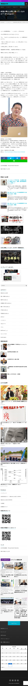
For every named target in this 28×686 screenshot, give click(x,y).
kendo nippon (3, 337)
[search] (26, 286)
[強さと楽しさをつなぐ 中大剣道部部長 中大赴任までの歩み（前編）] (4, 195)
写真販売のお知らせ (5, 313)
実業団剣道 (4, 608)
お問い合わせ (3, 635)
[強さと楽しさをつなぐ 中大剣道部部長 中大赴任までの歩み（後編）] (4, 206)
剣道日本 (17, 683)
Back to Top (14, 623)
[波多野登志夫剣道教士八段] (4, 354)
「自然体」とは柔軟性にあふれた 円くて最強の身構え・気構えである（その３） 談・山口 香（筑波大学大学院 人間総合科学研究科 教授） (20, 613)
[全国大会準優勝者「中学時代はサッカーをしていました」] (4, 347)
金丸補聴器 (19, 573)
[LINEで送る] (14, 161)
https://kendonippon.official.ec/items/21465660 (14, 151)
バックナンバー (4, 493)
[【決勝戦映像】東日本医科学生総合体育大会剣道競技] (4, 369)
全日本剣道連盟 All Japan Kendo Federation (10, 165)
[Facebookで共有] (4, 158)
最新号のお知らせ (4, 299)
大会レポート (15, 7)
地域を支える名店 (4, 293)
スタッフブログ (4, 333)
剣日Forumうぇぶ (23, 7)
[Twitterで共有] (10, 158)
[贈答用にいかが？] (11, 244)
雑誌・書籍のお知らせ (5, 296)
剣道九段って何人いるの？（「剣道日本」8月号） (11, 443)
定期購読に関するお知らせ (6, 303)
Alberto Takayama (5, 591)
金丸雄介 (21, 608)
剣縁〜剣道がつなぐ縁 (5, 168)
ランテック (4, 607)
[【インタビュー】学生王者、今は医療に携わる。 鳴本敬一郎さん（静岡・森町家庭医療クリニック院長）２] (4, 182)
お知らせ (2, 7)
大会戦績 (2, 503)
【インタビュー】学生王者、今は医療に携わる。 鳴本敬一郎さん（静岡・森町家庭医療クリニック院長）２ (17, 181)
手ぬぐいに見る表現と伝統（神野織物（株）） (7, 575)
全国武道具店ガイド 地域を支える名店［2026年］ (11, 496)
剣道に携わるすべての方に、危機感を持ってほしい (11, 484)
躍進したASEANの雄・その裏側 (13, 374)
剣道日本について (4, 628)
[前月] (2, 646)
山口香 (16, 607)
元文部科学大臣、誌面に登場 (13, 359)
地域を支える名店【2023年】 (7, 499)
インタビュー (8, 7)
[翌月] (25, 646)
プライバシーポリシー (5, 638)
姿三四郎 (23, 607)
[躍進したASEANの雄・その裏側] (4, 376)
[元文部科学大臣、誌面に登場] (4, 362)
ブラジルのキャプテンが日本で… (7, 594)
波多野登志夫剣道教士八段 (12, 351)
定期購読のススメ (4, 506)
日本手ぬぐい (3, 573)
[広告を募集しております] (11, 263)
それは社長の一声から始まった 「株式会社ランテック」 (7, 611)
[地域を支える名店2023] (12, 233)
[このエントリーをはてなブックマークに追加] (17, 158)
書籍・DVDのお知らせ (5, 306)
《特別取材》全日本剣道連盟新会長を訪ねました (20, 591)
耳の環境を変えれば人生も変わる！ (20, 575)
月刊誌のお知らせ (4, 310)
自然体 (20, 607)
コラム (2, 327)
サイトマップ (3, 631)
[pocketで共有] (24, 158)
